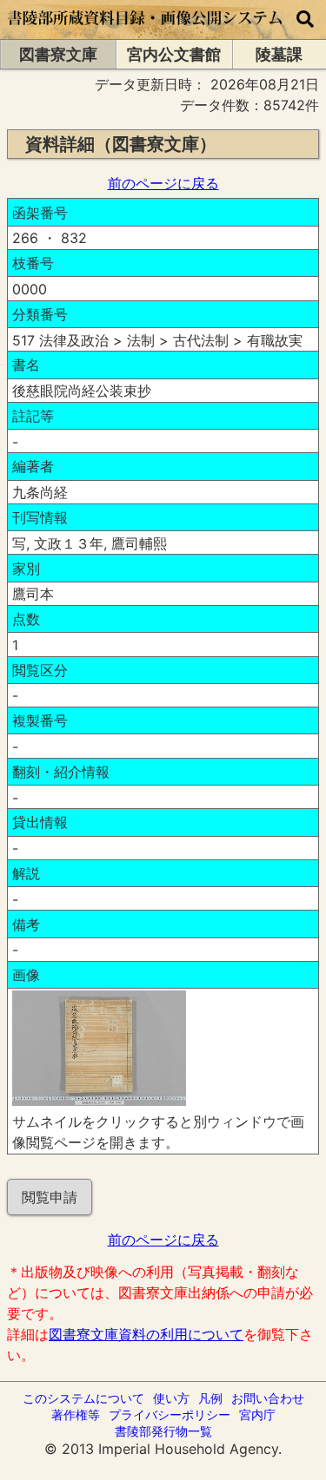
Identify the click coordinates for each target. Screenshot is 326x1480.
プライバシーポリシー (169, 1414)
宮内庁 (257, 1414)
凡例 (210, 1398)
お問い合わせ (267, 1398)
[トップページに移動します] (145, 30)
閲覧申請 (49, 1197)
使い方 (171, 1398)
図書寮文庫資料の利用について (146, 1334)
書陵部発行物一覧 (163, 1431)
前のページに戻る (163, 183)
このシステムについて (83, 1398)
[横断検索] (305, 19)
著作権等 (75, 1414)
